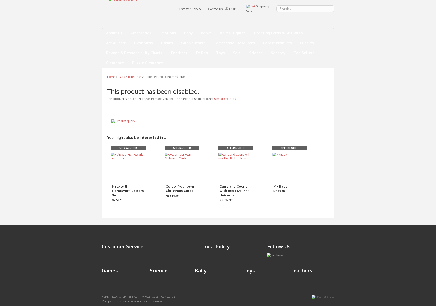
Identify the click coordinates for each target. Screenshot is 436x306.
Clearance (115, 63)
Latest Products (277, 43)
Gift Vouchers (193, 43)
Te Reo (201, 53)
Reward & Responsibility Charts (134, 53)
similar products (225, 98)
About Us (114, 33)
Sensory (278, 53)
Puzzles (307, 43)
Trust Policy (215, 246)
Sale (237, 53)
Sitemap (133, 296)
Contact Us (215, 9)
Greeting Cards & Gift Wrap (278, 33)
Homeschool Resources (234, 43)
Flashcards (143, 43)
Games (167, 43)
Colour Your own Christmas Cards (180, 188)
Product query (125, 121)
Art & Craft (116, 43)
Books (206, 33)
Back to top (119, 296)
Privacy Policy (149, 296)
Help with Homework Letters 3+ (128, 190)
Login (232, 8)
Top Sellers (304, 53)
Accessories (140, 33)
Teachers (179, 53)
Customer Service (190, 9)
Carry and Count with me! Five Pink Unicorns (235, 190)
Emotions (167, 33)
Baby (188, 33)
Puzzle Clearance (147, 63)
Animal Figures (233, 33)
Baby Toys (134, 76)
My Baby (280, 186)
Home (111, 76)
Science (256, 53)
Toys (220, 53)
